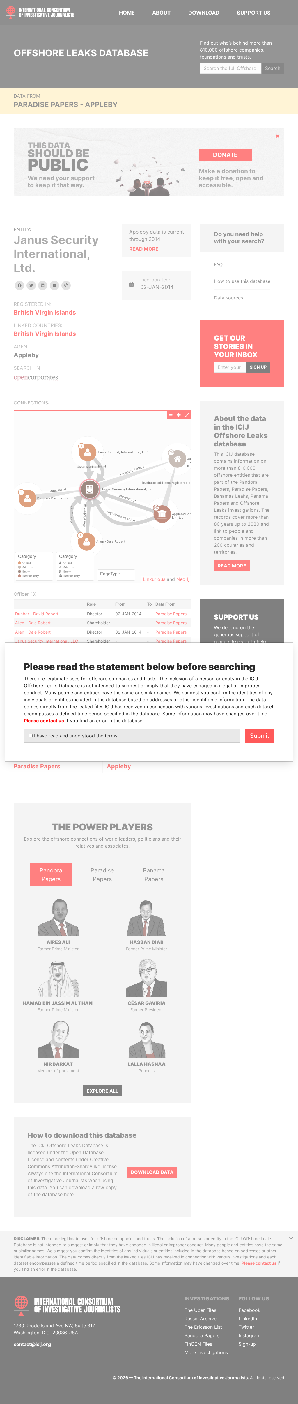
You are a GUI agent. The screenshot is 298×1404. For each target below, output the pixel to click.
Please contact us (44, 720)
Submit (259, 735)
